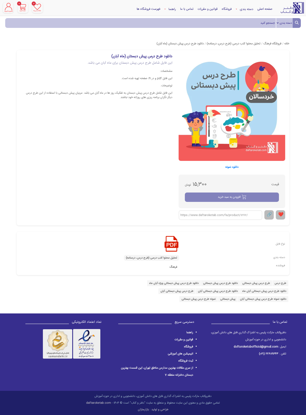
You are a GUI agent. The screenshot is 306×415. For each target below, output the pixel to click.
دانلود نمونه (232, 167)
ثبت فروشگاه (185, 360)
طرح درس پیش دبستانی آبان (176, 291)
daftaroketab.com (98, 402)
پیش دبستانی (227, 299)
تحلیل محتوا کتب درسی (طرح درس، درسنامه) (233, 43)
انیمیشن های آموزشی (180, 353)
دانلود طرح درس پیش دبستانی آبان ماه (264, 291)
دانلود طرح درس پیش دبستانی (220, 283)
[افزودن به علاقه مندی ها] (280, 215)
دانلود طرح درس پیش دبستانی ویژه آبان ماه (174, 283)
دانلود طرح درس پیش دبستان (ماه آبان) (180, 43)
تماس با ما (186, 9)
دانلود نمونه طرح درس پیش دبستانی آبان (263, 299)
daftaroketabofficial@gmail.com (256, 346)
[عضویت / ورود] (8, 7)
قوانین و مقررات (208, 9)
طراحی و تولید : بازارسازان (153, 409)
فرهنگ (173, 267)
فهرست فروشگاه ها (148, 9)
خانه (286, 43)
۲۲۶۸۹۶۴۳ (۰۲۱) (268, 353)
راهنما (172, 9)
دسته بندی (246, 9)
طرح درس (280, 283)
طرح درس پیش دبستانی (256, 283)
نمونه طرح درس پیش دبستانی (199, 299)
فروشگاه (227, 9)
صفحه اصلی (264, 9)
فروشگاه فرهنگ (272, 43)
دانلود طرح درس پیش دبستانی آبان (218, 291)
